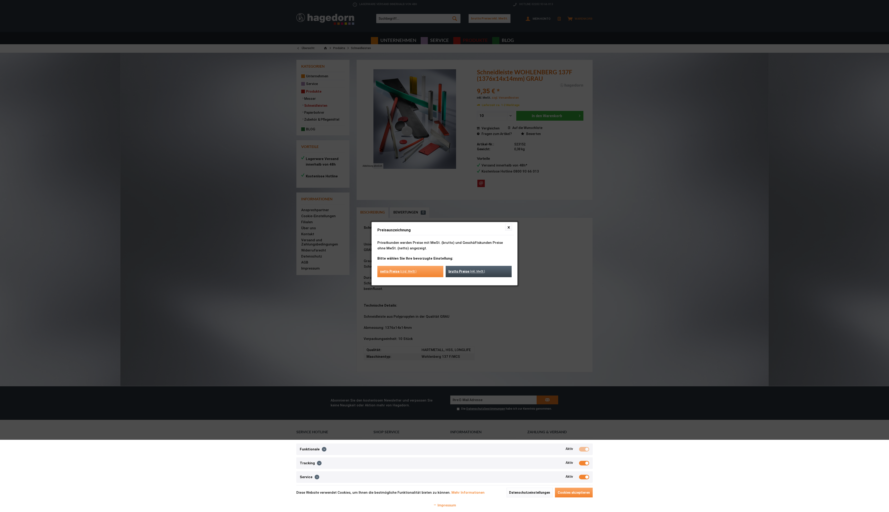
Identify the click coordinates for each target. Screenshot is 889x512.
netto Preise (398, 271)
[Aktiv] (584, 449)
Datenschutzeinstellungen (529, 492)
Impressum (446, 505)
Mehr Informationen (468, 492)
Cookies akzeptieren (574, 492)
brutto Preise (466, 271)
